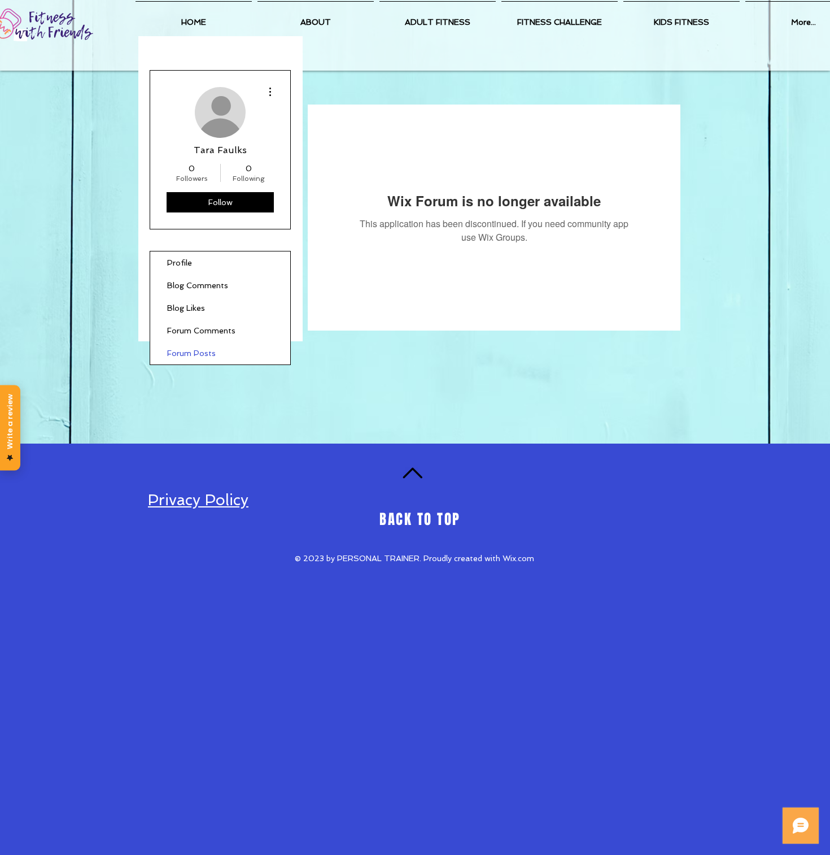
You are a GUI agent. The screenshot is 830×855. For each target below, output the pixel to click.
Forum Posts (191, 353)
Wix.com (518, 558)
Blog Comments (197, 285)
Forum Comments (201, 330)
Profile (179, 262)
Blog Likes (186, 308)
